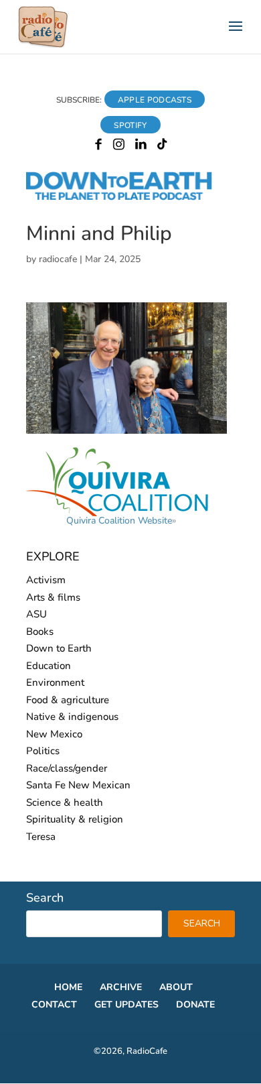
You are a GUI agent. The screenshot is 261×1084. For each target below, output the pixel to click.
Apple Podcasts (154, 100)
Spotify (130, 125)
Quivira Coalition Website (119, 520)
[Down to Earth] (130, 197)
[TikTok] (162, 147)
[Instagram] (118, 147)
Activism (46, 580)
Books (40, 631)
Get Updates (126, 1004)
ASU (36, 614)
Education (48, 665)
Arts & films (53, 597)
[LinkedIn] (141, 147)
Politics (43, 751)
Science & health (64, 802)
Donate (195, 1004)
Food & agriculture (67, 700)
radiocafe (58, 259)
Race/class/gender (66, 768)
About (176, 987)
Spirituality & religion (74, 819)
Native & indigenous (72, 716)
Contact (54, 1004)
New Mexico (54, 734)
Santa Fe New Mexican (78, 785)
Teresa (41, 836)
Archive (121, 987)
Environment (55, 682)
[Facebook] (98, 147)
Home (68, 987)
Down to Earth (59, 648)
